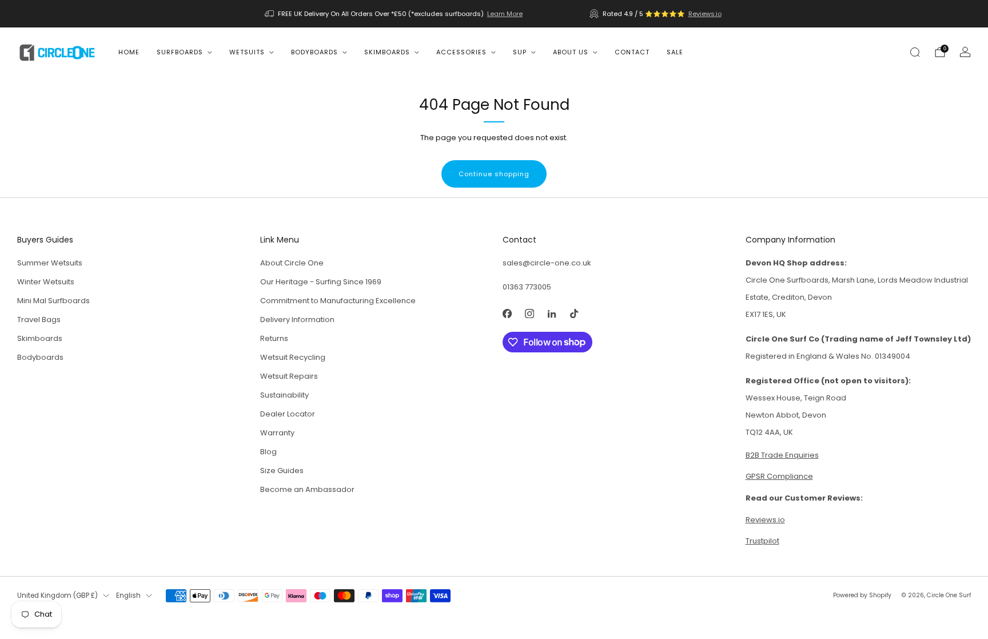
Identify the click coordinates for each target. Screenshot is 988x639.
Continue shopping (494, 173)
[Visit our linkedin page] (551, 314)
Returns (274, 338)
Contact (632, 52)
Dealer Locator (287, 413)
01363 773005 (527, 286)
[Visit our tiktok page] (574, 314)
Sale (675, 52)
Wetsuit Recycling (292, 357)
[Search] (915, 52)
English (128, 595)
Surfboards (180, 52)
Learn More (505, 13)
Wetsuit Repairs (289, 376)
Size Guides (282, 470)
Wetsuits (247, 52)
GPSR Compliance (779, 476)
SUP (520, 52)
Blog (268, 451)
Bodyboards (314, 52)
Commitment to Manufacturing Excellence (338, 300)
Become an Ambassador (307, 489)
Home (129, 52)
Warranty (277, 432)
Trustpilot (762, 540)
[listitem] (394, 13)
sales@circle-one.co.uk (547, 262)
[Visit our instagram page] (529, 314)
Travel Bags (39, 319)
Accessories (461, 52)
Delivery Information (297, 319)
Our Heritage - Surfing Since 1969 (320, 281)
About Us (570, 52)
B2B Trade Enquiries (782, 455)
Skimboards (387, 52)
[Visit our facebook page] (507, 314)
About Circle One (292, 262)
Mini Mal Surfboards (53, 300)
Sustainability (284, 395)
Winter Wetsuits (45, 281)
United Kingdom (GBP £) (57, 595)
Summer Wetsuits (49, 262)
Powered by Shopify (862, 595)
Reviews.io (705, 13)
